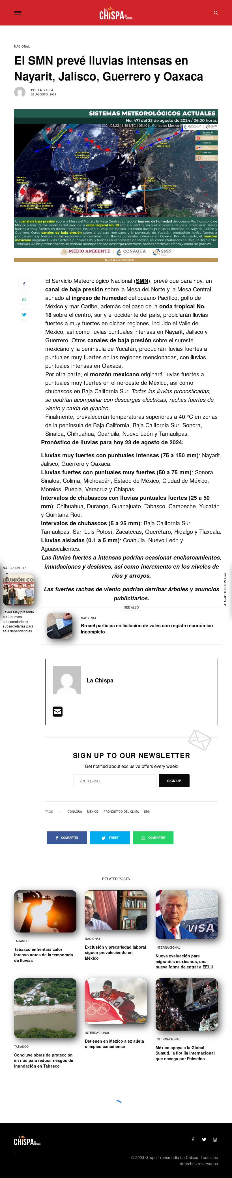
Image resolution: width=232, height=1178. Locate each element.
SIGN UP (174, 780)
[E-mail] (58, 713)
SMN (147, 811)
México (92, 811)
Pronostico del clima (121, 811)
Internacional (168, 947)
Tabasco (21, 941)
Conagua (75, 811)
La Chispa (45, 90)
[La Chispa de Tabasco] (116, 13)
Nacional (22, 46)
